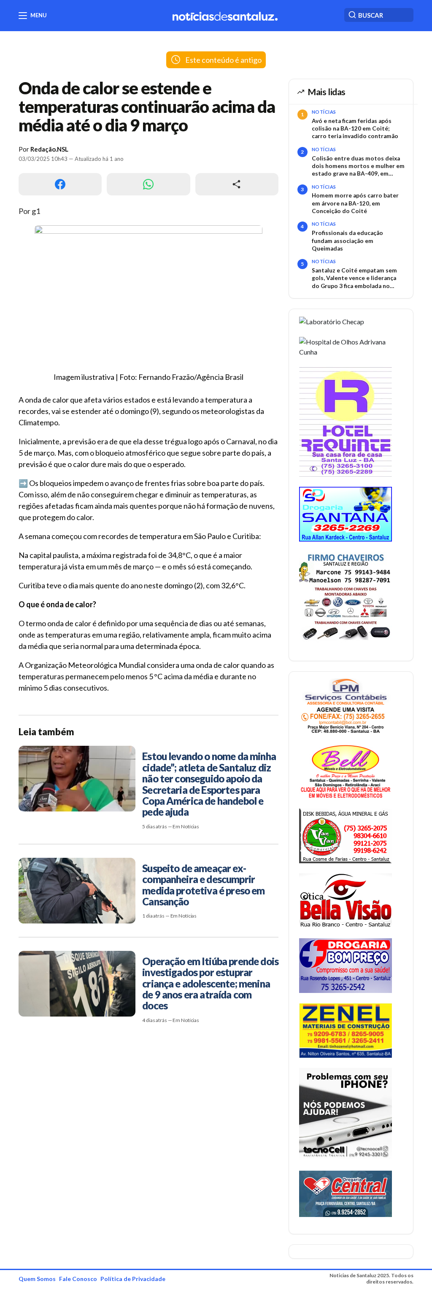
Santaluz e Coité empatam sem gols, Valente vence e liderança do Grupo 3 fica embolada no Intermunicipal (354, 278)
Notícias (324, 112)
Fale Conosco (78, 1278)
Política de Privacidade (132, 1278)
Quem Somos (37, 1278)
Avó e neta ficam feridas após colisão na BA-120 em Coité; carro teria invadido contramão (355, 128)
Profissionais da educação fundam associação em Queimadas (347, 241)
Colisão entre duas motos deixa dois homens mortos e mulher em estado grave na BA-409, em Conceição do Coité (358, 166)
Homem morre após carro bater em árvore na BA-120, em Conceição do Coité (355, 203)
